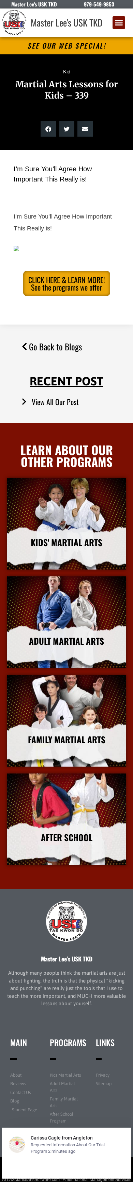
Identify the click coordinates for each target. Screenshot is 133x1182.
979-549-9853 (99, 4)
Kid (66, 71)
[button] (119, 22)
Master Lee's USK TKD (66, 22)
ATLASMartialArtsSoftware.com (31, 1179)
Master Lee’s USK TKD (66, 958)
